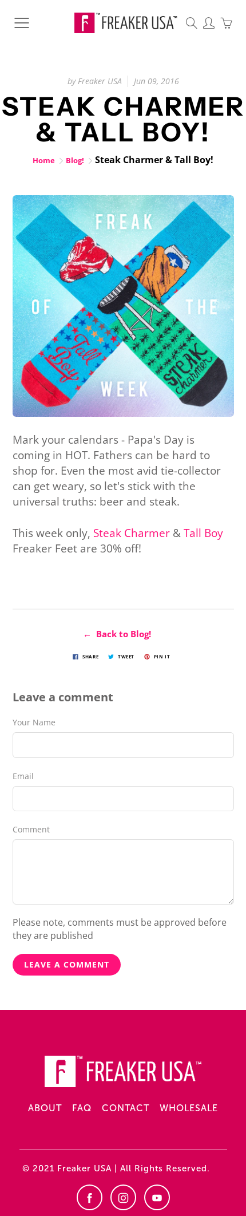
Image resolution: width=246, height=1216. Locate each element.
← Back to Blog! (117, 633)
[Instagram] (123, 1197)
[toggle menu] (21, 22)
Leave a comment (66, 964)
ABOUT (45, 1108)
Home (44, 160)
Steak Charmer (131, 533)
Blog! (75, 160)
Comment (31, 829)
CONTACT (125, 1108)
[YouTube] (157, 1197)
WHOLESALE (189, 1108)
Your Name (34, 722)
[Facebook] (89, 1197)
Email (23, 776)
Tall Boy (203, 533)
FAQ (82, 1108)
